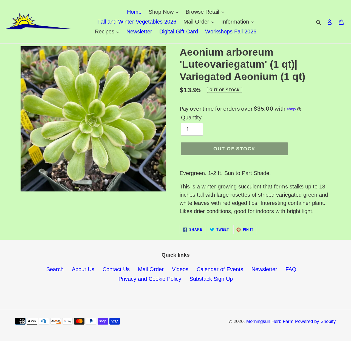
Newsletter (264, 269)
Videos (180, 269)
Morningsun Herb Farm (269, 321)
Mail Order (151, 269)
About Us (83, 269)
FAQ (290, 269)
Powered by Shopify (315, 321)
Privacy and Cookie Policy (149, 279)
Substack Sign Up (211, 279)
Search (55, 269)
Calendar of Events (220, 269)
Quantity (191, 117)
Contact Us (116, 269)
